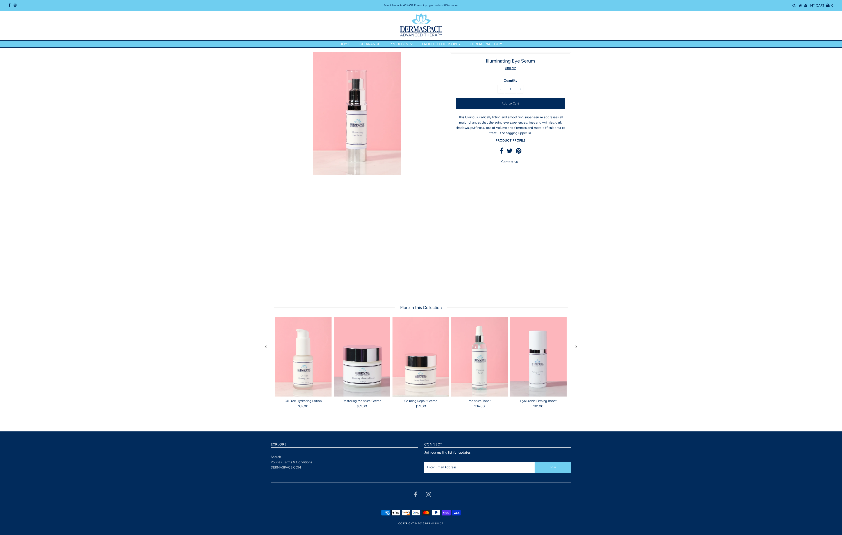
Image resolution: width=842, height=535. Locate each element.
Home (344, 44)
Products (399, 44)
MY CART (821, 5)
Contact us (509, 162)
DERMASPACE (434, 523)
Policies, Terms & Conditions (291, 462)
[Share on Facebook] (501, 152)
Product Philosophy (441, 44)
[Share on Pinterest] (518, 152)
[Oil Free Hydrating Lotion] (303, 357)
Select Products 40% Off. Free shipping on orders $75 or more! (421, 5)
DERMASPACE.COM (286, 467)
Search (276, 457)
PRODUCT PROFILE (511, 140)
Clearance (369, 44)
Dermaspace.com (486, 44)
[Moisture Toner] (479, 357)
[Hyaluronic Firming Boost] (538, 357)
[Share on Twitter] (510, 152)
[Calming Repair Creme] (420, 357)
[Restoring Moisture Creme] (362, 357)
